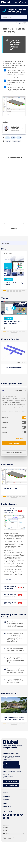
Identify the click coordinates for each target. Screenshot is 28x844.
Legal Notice (6, 825)
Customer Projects (10, 693)
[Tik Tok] (8, 818)
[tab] (4, 290)
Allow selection (14, 448)
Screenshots (7, 465)
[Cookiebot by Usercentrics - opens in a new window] (16, 391)
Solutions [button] (6, 793)
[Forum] (4, 815)
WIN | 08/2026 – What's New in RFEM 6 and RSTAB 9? (13, 322)
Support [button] (6, 800)
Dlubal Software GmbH (12, 772)
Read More (8, 579)
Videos (4, 298)
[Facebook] (11, 815)
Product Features (9, 504)
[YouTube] (8, 815)
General (7, 137)
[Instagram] (21, 815)
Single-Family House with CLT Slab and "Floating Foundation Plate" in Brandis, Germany (14, 718)
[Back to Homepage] (5, 2)
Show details (19, 438)
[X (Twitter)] (18, 815)
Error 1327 (8, 141)
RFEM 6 (13, 137)
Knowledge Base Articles (12, 384)
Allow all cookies (14, 443)
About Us (5, 827)
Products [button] (6, 796)
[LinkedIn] (14, 815)
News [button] (5, 803)
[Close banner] (25, 390)
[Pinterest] (4, 818)
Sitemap (5, 830)
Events (4, 249)
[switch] (24, 422)
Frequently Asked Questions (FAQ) (13, 616)
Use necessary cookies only (14, 452)
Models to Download (10, 339)
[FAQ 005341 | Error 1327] (14, 104)
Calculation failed (17, 141)
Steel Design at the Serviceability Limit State (13, 283)
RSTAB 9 (19, 137)
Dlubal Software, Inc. (11, 753)
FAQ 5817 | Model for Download (13, 367)
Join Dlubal (7, 812)
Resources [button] (7, 807)
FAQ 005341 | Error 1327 (9, 114)
